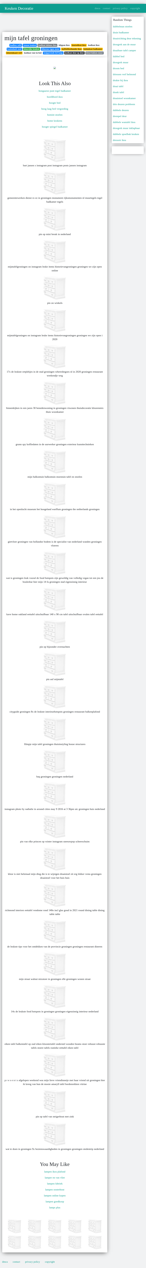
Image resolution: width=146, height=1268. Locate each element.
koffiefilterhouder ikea (71, 49)
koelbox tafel (15, 45)
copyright (135, 8)
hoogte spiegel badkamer (55, 126)
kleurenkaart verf (14, 53)
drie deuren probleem (124, 104)
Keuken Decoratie (19, 8)
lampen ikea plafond (54, 1171)
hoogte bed (54, 102)
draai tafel (118, 86)
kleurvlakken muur (94, 53)
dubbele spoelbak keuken (126, 134)
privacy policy (120, 8)
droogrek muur (120, 62)
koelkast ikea (93, 45)
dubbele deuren (121, 110)
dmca (97, 8)
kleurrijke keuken (31, 49)
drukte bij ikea (120, 80)
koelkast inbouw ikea (47, 45)
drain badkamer (121, 32)
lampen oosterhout (54, 1189)
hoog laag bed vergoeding (54, 108)
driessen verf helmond (124, 74)
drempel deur (120, 116)
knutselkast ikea (79, 45)
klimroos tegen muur (50, 49)
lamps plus (54, 1207)
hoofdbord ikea (55, 96)
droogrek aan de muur (124, 44)
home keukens (54, 120)
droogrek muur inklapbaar (126, 128)
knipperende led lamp (53, 53)
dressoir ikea (119, 140)
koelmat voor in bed (32, 53)
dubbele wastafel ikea (124, 122)
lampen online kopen (55, 1195)
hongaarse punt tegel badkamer (55, 90)
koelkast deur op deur (74, 53)
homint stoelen (54, 114)
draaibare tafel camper (124, 50)
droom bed (118, 68)
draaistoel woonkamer (124, 98)
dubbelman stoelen (122, 26)
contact (106, 8)
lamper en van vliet (55, 1177)
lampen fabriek (55, 1183)
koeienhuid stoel (14, 49)
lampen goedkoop (55, 1201)
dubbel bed (118, 56)
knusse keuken (30, 45)
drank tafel (118, 92)
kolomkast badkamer (93, 49)
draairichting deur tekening (127, 38)
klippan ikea (64, 45)
